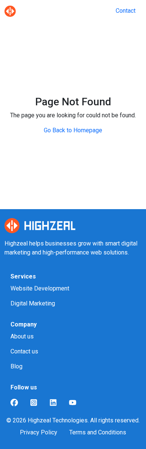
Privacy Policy (38, 432)
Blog (16, 366)
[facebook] (14, 402)
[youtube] (72, 402)
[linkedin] (53, 402)
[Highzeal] (10, 11)
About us (22, 336)
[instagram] (33, 402)
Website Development (39, 288)
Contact (126, 10)
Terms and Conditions (97, 432)
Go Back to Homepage (73, 130)
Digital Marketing (32, 303)
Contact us (24, 351)
